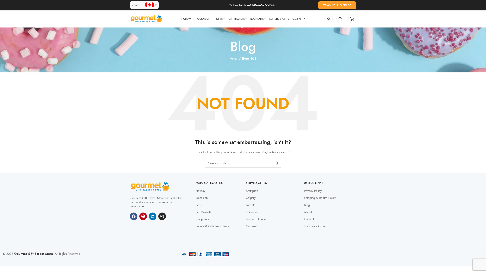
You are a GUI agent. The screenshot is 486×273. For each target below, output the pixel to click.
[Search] (340, 19)
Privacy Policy (313, 191)
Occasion (202, 198)
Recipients (202, 219)
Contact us (311, 219)
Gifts (199, 205)
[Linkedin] (152, 216)
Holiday (200, 191)
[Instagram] (162, 216)
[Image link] (151, 186)
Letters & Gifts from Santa (212, 226)
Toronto (251, 205)
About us (310, 212)
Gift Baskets (203, 212)
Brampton (252, 191)
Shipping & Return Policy (320, 198)
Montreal (251, 226)
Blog (307, 205)
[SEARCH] (276, 163)
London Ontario (256, 219)
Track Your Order (315, 226)
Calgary (251, 198)
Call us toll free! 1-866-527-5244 (252, 5)
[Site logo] (147, 18)
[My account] (329, 19)
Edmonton (252, 212)
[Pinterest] (143, 216)
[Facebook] (133, 216)
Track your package (337, 5)
